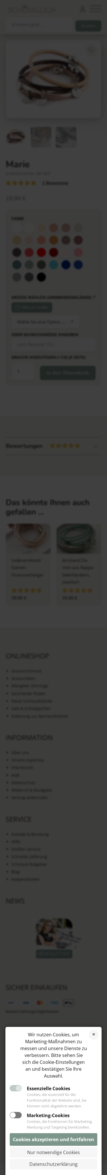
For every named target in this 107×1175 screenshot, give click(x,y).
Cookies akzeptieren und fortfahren (53, 1139)
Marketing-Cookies (48, 1115)
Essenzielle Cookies (48, 1088)
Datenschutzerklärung (53, 1164)
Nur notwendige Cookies (53, 1152)
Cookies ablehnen (94, 1035)
